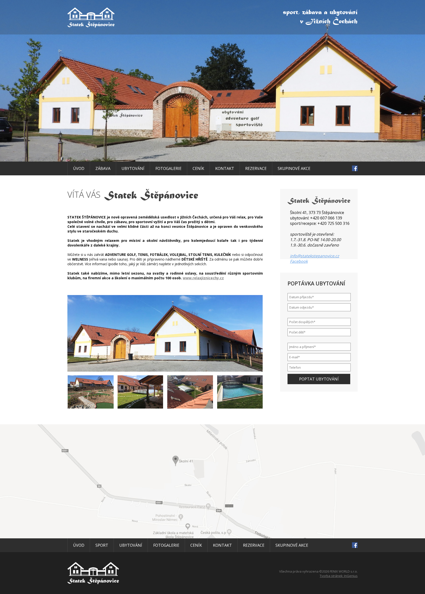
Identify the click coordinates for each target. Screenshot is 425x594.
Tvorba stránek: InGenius (339, 576)
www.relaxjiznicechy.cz (203, 278)
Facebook (299, 261)
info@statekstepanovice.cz (314, 256)
